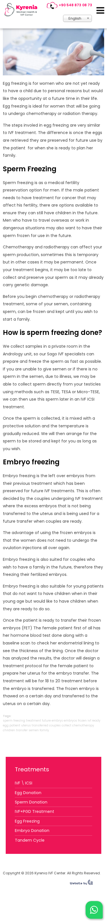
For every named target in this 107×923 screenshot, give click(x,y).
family (44, 730)
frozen (82, 720)
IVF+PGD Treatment (34, 811)
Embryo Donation (32, 830)
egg (6, 725)
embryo (57, 720)
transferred (40, 725)
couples (55, 725)
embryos (70, 720)
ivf (89, 720)
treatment (33, 720)
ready (96, 720)
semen (34, 730)
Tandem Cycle (30, 840)
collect (66, 725)
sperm (8, 720)
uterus (26, 725)
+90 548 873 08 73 (75, 5)
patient (14, 725)
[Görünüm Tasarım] (81, 884)
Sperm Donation (31, 802)
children (9, 730)
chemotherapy (83, 725)
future (46, 720)
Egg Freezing (27, 821)
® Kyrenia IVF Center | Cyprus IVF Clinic (22, 9)
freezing (19, 720)
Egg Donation (28, 793)
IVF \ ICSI (23, 783)
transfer (22, 730)
